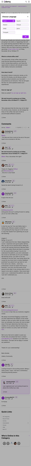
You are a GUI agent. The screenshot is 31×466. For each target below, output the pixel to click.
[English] (7, 1)
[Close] (28, 17)
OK (25, 36)
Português (5, 32)
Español (19, 21)
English (5, 21)
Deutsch (5, 24)
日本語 (4, 28)
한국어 (18, 28)
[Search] (26, 1)
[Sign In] (28, 1)
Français (19, 24)
